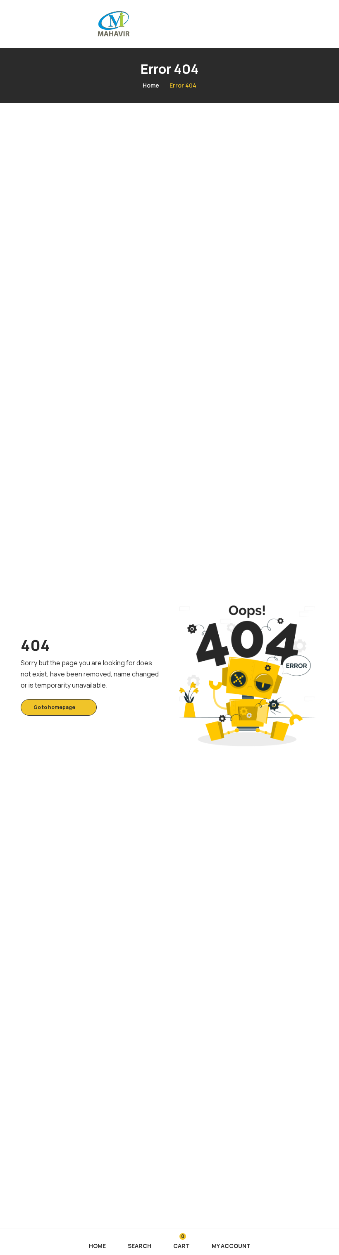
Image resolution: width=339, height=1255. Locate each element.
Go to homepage (54, 707)
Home (151, 85)
